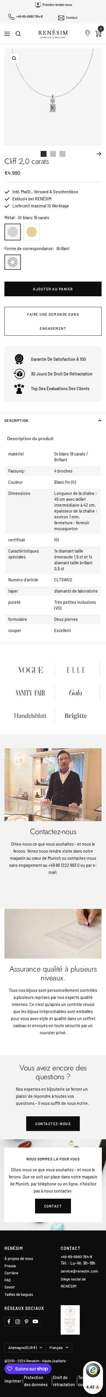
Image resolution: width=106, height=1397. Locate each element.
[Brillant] (12, 262)
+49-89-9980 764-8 (29, 16)
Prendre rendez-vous (57, 4)
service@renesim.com (79, 1271)
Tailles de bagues (18, 1294)
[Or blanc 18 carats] (12, 232)
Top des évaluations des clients (60, 388)
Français (56, 1348)
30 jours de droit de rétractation (61, 373)
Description (16, 420)
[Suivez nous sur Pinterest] (26, 1321)
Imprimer (12, 1380)
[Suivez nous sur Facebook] (8, 1321)
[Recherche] (18, 33)
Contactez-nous (53, 1124)
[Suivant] (99, 154)
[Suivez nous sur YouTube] (35, 1321)
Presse (10, 1266)
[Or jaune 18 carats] (31, 232)
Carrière (11, 1273)
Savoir (9, 1287)
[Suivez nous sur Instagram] (17, 1321)
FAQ (7, 1280)
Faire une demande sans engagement (53, 321)
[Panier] (98, 34)
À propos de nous (18, 1258)
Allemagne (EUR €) (22, 1348)
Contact (71, 17)
